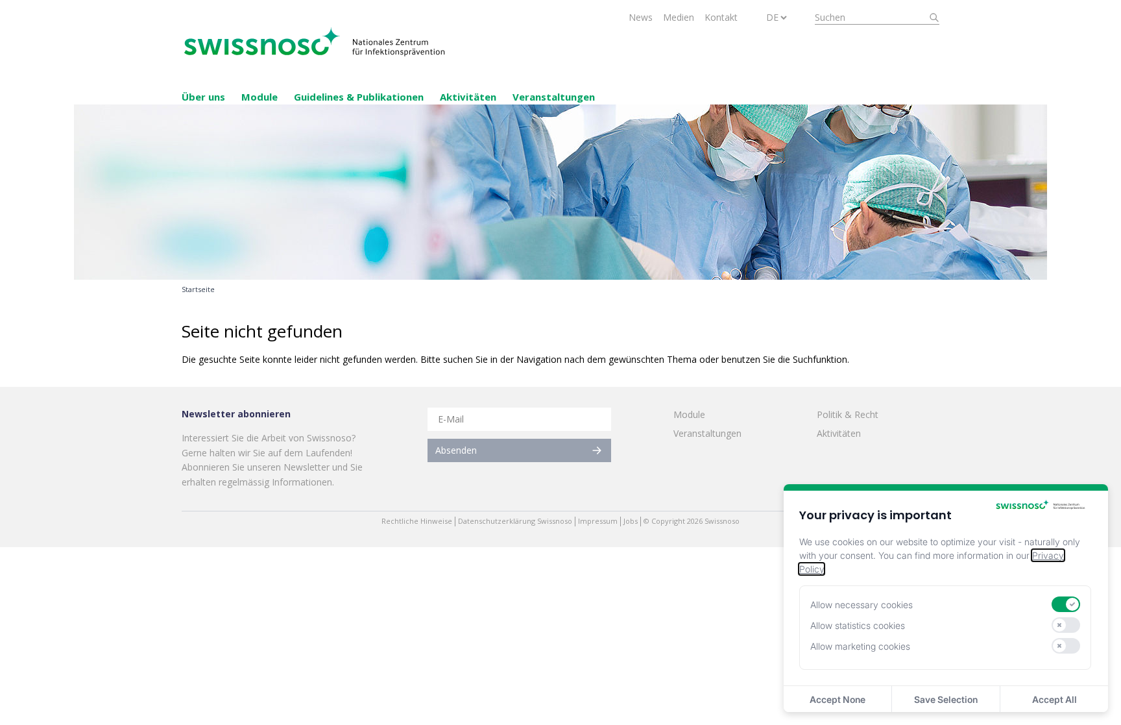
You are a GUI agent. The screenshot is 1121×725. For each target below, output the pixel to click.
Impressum (598, 521)
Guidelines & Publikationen (359, 96)
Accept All (1054, 699)
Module (259, 96)
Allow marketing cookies (860, 646)
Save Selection (946, 699)
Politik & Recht (847, 414)
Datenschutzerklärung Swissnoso (515, 521)
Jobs (630, 521)
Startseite (198, 289)
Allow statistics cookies (857, 625)
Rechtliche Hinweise (416, 521)
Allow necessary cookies (861, 604)
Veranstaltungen (553, 96)
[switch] (1066, 604)
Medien (678, 17)
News (641, 17)
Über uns (203, 96)
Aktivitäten (468, 96)
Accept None (837, 699)
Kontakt (721, 17)
